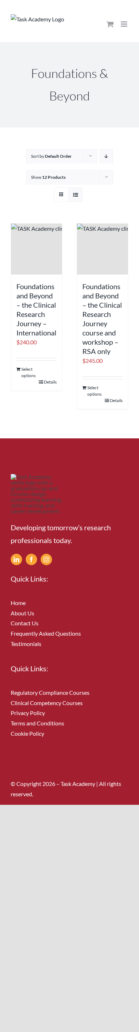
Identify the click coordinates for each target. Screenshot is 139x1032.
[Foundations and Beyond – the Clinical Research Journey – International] (36, 249)
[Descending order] (106, 156)
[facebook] (31, 559)
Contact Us (24, 623)
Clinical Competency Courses (47, 702)
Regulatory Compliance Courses (50, 692)
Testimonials (26, 643)
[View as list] (75, 195)
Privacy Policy (28, 712)
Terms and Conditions (37, 723)
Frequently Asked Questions (46, 633)
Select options (28, 372)
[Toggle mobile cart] (110, 24)
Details (50, 382)
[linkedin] (16, 559)
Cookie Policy (27, 733)
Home (18, 602)
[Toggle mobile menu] (124, 24)
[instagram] (46, 559)
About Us (22, 613)
